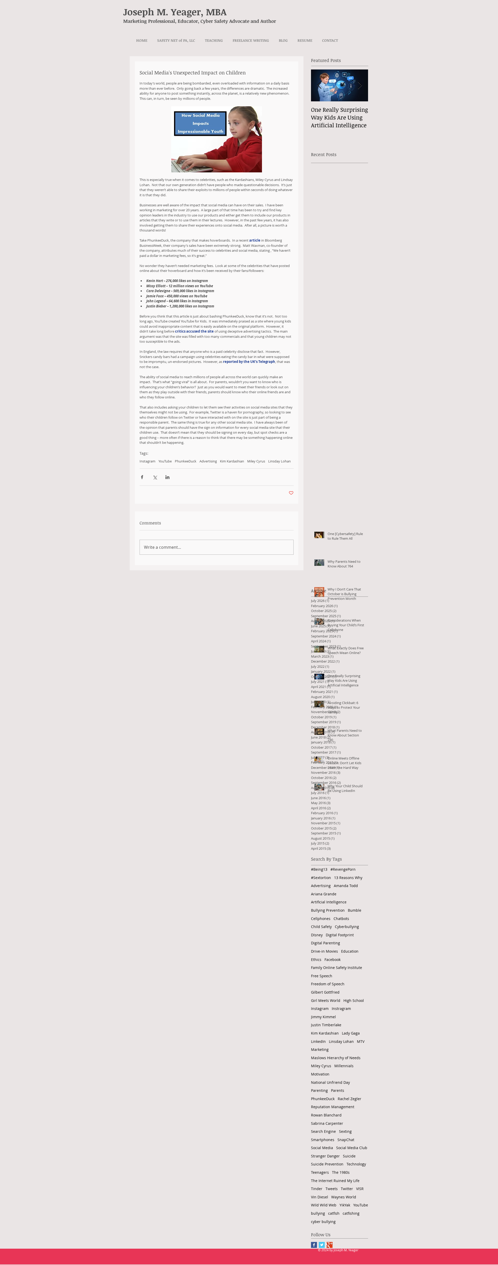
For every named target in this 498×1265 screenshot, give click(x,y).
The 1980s (341, 1172)
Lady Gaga (351, 1033)
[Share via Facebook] (142, 477)
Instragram (341, 1008)
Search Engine (323, 1131)
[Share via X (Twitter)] (154, 477)
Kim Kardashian (232, 461)
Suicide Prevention (327, 1164)
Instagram (147, 461)
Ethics (316, 959)
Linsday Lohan (279, 461)
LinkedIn (318, 1041)
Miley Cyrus (256, 461)
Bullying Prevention (328, 910)
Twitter (347, 1188)
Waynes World (343, 1196)
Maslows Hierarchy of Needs (336, 1057)
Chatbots (341, 918)
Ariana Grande (323, 893)
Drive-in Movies (324, 951)
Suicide (349, 1156)
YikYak (345, 1205)
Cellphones (320, 918)
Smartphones (322, 1139)
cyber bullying (323, 1221)
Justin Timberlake (326, 1024)
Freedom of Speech (327, 983)
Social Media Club (351, 1147)
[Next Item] (359, 85)
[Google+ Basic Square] (330, 1245)
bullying (318, 1213)
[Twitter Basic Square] (322, 1245)
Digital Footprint (340, 934)
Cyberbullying (347, 926)
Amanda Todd (346, 885)
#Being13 (319, 869)
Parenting (319, 1090)
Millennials (344, 1065)
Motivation (320, 1074)
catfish (334, 1213)
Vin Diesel (319, 1196)
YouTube (165, 461)
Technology (356, 1164)
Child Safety (321, 926)
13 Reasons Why (348, 877)
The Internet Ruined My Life (335, 1180)
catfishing (351, 1213)
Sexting (345, 1131)
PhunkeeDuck (185, 461)
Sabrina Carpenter (327, 1123)
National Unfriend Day (330, 1082)
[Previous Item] (319, 85)
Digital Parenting (325, 942)
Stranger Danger (325, 1156)
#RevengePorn (343, 869)
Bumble (354, 910)
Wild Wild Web (323, 1205)
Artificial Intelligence (329, 901)
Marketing (320, 1049)
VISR (360, 1188)
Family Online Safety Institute (336, 967)
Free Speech (321, 975)
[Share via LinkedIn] (167, 477)
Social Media (322, 1147)
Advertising (208, 461)
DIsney (317, 934)
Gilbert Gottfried (325, 992)
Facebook (332, 959)
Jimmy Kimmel (323, 1016)
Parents (337, 1090)
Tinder (316, 1188)
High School (353, 1000)
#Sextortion (321, 877)
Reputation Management (332, 1106)
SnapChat (345, 1139)
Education (349, 951)
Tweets (332, 1188)
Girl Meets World (325, 1000)
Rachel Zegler (349, 1098)
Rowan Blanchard (326, 1115)
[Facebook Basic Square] (314, 1245)
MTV (360, 1041)
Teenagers (320, 1172)
